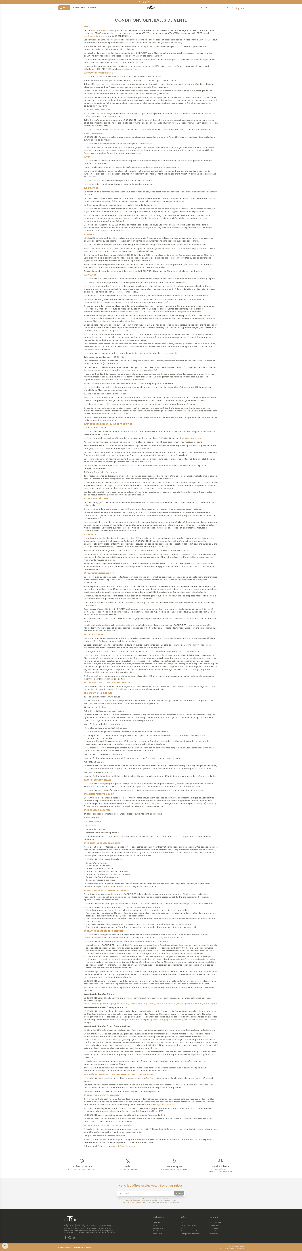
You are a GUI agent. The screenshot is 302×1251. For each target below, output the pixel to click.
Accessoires (157, 1234)
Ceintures (156, 1222)
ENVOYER (179, 1193)
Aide (206, 8)
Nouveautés (91, 8)
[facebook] (65, 1237)
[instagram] (69, 1237)
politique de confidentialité (133, 1202)
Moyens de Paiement (189, 1231)
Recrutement (214, 1225)
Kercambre (240, 1248)
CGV (183, 1228)
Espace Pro (214, 1234)
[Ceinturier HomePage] (151, 8)
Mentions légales (64, 1247)
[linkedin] (74, 1237)
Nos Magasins (215, 1228)
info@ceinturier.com (94, 36)
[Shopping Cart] (237, 8)
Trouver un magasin (217, 8)
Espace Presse (215, 1231)
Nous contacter (215, 1222)
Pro (228, 8)
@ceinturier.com (193, 438)
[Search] (232, 8)
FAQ (182, 1222)
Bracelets (156, 1231)
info (183, 438)
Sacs (155, 1225)
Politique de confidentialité (191, 1234)
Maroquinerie (158, 1228)
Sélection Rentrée (78, 8)
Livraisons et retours (188, 1225)
